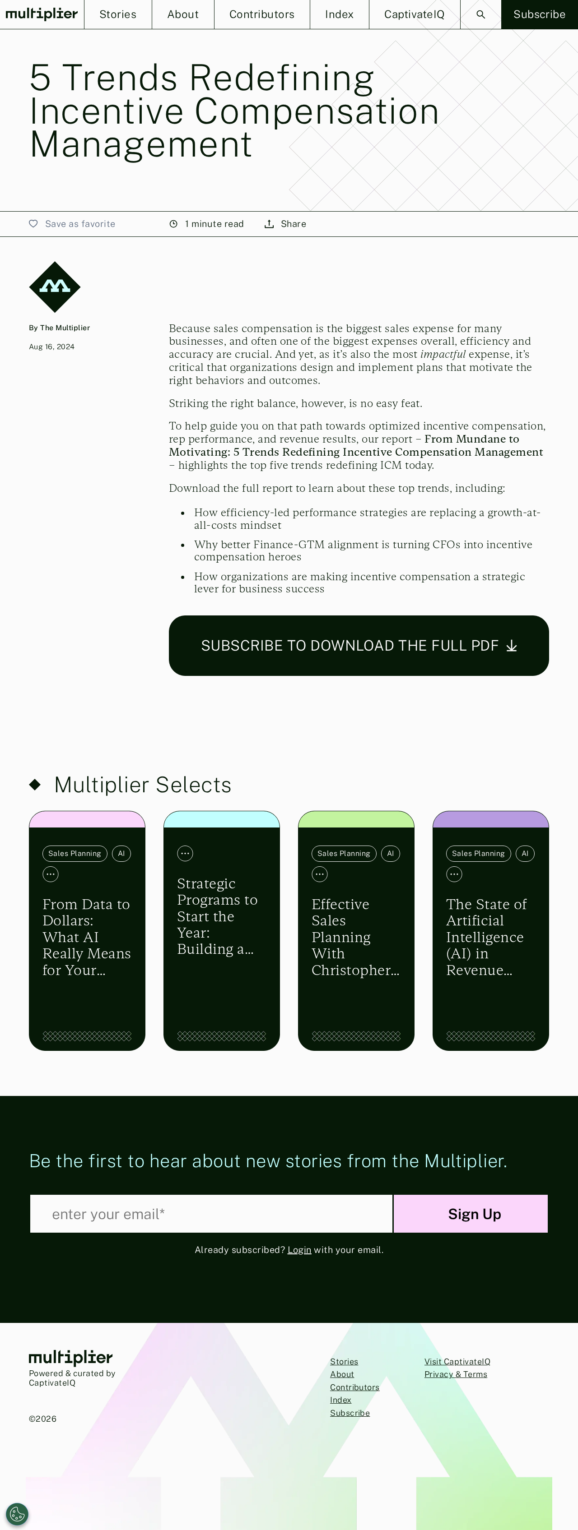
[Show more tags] (50, 874)
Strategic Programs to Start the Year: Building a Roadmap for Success (220, 916)
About (342, 1374)
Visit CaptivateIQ (457, 1361)
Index (340, 1400)
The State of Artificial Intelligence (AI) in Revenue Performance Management (490, 937)
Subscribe (350, 1413)
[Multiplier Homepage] (42, 14)
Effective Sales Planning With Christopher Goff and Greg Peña (351, 937)
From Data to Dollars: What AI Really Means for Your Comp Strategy (86, 937)
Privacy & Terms (455, 1374)
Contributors (355, 1387)
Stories (344, 1361)
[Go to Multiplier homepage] (71, 1359)
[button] (118, 14)
